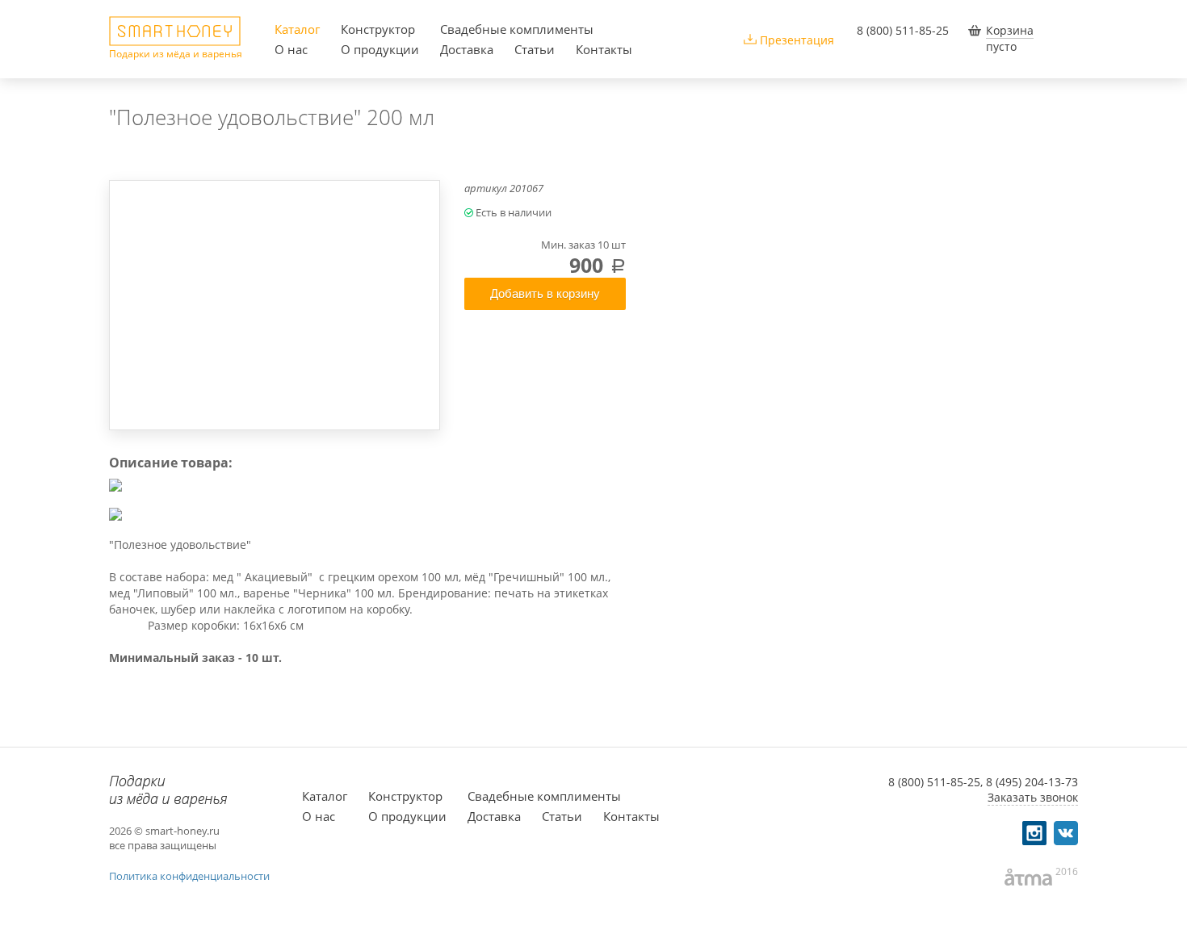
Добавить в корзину (545, 293)
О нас (291, 49)
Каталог (297, 29)
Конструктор (378, 29)
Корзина (1010, 30)
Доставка (466, 49)
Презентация (797, 40)
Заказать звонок (1033, 797)
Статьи (534, 49)
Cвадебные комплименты (517, 29)
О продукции (380, 49)
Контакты (604, 49)
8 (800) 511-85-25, (935, 782)
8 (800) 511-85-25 (903, 30)
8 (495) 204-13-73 (1032, 782)
